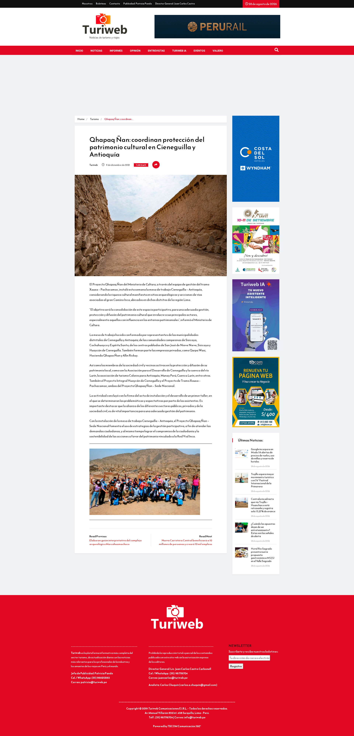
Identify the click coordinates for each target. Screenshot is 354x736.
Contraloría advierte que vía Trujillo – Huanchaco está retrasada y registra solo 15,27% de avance (263, 505)
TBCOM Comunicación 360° (184, 726)
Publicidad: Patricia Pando (137, 3)
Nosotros (87, 3)
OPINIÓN (135, 51)
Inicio (79, 51)
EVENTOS (199, 51)
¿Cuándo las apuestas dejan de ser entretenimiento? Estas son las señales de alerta (263, 530)
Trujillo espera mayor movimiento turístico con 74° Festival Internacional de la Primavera (262, 480)
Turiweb (93, 165)
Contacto (114, 3)
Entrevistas (156, 51)
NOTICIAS (96, 51)
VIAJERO (218, 51)
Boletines (101, 3)
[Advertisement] (177, 88)
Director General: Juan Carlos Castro (175, 3)
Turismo (94, 119)
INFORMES (116, 51)
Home (80, 119)
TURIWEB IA (179, 51)
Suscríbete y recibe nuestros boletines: (253, 651)
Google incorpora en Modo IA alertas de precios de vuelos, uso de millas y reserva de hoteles (262, 455)
